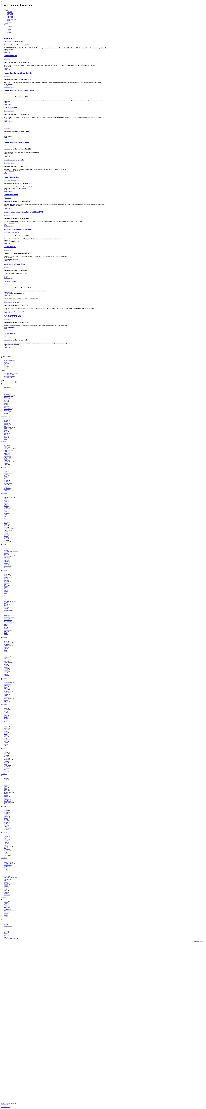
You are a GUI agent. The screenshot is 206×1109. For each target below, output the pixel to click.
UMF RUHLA (8, 865)
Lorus (5, 658)
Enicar (5, 504)
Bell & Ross (7, 429)
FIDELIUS (7, 541)
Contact (6, 367)
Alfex (5, 401)
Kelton (5, 647)
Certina (6, 451)
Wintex (5, 915)
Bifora (5, 436)
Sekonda (6, 816)
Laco (5, 672)
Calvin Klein (7, 450)
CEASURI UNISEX (9, 376)
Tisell (5, 842)
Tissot (5, 836)
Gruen (5, 564)
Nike (5, 711)
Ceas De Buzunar (8, 448)
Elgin (5, 507)
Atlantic (6, 394)
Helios (5, 593)
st (9, 240)
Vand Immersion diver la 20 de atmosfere (21, 299)
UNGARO (7, 866)
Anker (5, 400)
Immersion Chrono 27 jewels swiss (18, 73)
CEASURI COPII (8, 377)
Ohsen (5, 741)
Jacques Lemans (8, 620)
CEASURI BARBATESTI (11, 373)
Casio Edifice (7, 457)
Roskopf (6, 803)
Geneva (6, 553)
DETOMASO (7, 473)
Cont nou (6, 363)
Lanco (5, 665)
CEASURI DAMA (9, 374)
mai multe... (4, 416)
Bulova (6, 421)
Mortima (6, 694)
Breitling (6, 420)
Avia (5, 407)
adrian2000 (12, 327)
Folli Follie (6, 534)
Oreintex (6, 742)
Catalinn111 (12, 205)
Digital (5, 490)
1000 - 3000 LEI (11, 19)
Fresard (6, 540)
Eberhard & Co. (8, 508)
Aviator (6, 397)
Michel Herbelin (8, 698)
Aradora (6, 410)
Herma (5, 584)
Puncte (5, 365)
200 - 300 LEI (10, 14)
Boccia (5, 431)
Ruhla (5, 793)
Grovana (6, 561)
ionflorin (11, 223)
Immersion (6, 607)
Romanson (6, 799)
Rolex (5, 785)
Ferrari (5, 526)
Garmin (6, 557)
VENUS (6, 885)
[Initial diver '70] (9, 111)
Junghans (6, 615)
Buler (5, 439)
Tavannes (6, 849)
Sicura (5, 825)
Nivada (6, 712)
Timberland (7, 855)
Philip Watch (7, 759)
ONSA (5, 737)
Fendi (5, 533)
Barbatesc (9, 26)
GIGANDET (7, 566)
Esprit (5, 498)
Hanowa (6, 587)
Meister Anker (7, 691)
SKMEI (6, 823)
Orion (5, 744)
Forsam (6, 539)
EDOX (6, 500)
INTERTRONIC (8, 610)
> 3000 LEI (10, 20)
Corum (5, 464)
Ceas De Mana (7, 461)
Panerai (6, 767)
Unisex (9, 29)
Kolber (5, 651)
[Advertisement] (103, 351)
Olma (5, 734)
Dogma (6, 481)
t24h (10, 66)
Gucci (5, 550)
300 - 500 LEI (10, 16)
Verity (5, 893)
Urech (5, 869)
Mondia (6, 700)
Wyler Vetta (7, 906)
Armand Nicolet (8, 409)
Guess (5, 548)
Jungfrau (6, 634)
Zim (5, 937)
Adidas (5, 399)
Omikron (6, 738)
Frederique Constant (9, 528)
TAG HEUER (9, 38)
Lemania (6, 670)
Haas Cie (6, 583)
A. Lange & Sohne (9, 412)
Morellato (6, 701)
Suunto (5, 818)
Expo (5, 516)
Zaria (5, 933)
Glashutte (6, 554)
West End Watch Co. (9, 910)
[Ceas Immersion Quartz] (9, 163)
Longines (6, 657)
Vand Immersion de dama (14, 264)
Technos (6, 853)
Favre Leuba (7, 530)
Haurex (6, 588)
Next (5, 719)
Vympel (6, 892)
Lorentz (6, 675)
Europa (6, 511)
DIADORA (7, 489)
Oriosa (5, 739)
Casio (5, 446)
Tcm (5, 852)
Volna (5, 880)
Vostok (5, 876)
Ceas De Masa (7, 456)
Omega (6, 726)
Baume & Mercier (8, 427)
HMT (5, 578)
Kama (5, 648)
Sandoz (6, 829)
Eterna (5, 501)
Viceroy (6, 883)
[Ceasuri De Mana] (6, 356)
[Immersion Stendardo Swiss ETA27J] (7, 93)
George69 (11, 171)
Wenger (6, 904)
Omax (5, 732)
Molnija (6, 689)
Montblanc (6, 685)
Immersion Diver (11, 194)
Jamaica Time (7, 630)
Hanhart (6, 586)
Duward (6, 480)
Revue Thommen (8, 802)
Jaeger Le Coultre (8, 617)
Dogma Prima (7, 483)
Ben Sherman (7, 433)
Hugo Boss (7, 581)
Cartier (5, 453)
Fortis (5, 527)
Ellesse (5, 514)
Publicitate (6, 366)
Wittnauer (6, 907)
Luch (5, 659)
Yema (5, 924)
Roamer (6, 789)
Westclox (6, 912)
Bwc (5, 434)
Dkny (5, 477)
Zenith (5, 931)
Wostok (6, 902)
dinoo (10, 136)
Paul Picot (6, 768)
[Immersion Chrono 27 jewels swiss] (7, 76)
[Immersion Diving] (13, 180)
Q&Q (5, 778)
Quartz (5, 779)
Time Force (7, 851)
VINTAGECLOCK (14, 188)
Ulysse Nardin (7, 862)
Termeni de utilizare (4, 1104)
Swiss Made (7, 828)
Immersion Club (10, 56)
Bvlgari (6, 423)
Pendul (5, 758)
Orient (5, 728)
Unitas (5, 868)
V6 (4, 889)
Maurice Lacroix (8, 682)
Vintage (6, 882)
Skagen (6, 822)
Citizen (5, 447)
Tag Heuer (6, 838)
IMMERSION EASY (12, 316)
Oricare (9, 22)
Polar (5, 769)
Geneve (6, 560)
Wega (5, 916)
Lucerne (6, 668)
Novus (5, 721)
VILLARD (7, 895)
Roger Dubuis (7, 801)
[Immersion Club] (7, 59)
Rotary (5, 790)
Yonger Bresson (8, 926)
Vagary (5, 887)
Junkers (6, 624)
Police (5, 755)
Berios (5, 437)
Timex (5, 839)
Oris (5, 731)
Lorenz (5, 667)
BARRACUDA (10, 281)
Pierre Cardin (7, 765)
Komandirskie (7, 642)
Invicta (5, 600)
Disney (5, 487)
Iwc (5, 603)
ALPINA (6, 406)
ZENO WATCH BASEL (10, 938)
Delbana (6, 486)
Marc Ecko (6, 697)
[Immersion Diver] (7, 198)
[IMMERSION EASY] (9, 319)
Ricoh (5, 795)
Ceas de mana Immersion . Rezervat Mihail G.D (24, 212)
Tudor (5, 843)
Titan (5, 845)
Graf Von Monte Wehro (10, 551)
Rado (5, 788)
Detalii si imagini (8, 52)
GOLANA (6, 567)
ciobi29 (11, 153)
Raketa (5, 786)
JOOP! (5, 625)
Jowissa (6, 631)
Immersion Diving (11, 177)
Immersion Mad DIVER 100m (16, 142)
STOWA (6, 826)
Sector (5, 815)
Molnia (5, 692)
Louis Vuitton (7, 662)
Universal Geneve (8, 863)
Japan (5, 628)
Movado (6, 688)
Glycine (6, 563)
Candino (6, 459)
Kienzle (6, 641)
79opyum (11, 118)
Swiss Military (7, 820)
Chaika (5, 460)
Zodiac (5, 934)
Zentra (5, 935)
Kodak (5, 650)
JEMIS (5, 633)
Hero (5, 590)
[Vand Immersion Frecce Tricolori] (11, 232)
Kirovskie (6, 644)
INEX (5, 605)
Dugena (6, 478)
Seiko (5, 810)
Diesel (5, 476)
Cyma (5, 463)
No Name (6, 709)
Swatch (6, 812)
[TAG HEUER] (14, 41)
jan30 (10, 257)
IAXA (5, 608)
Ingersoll (6, 604)
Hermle (6, 591)
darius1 (11, 84)
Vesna (5, 886)
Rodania (6, 796)
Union (5, 870)
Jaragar (5, 618)
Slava (5, 813)
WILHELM (7, 909)
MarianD (11, 344)
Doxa (5, 471)
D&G (5, 474)
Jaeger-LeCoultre (8, 623)
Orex (5, 729)
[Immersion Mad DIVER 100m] (8, 146)
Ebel (5, 503)
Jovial (5, 627)
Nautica (6, 708)
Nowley (6, 717)
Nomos (6, 714)
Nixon (5, 715)
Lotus (5, 661)
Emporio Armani (8, 497)
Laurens (6, 671)
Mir (5, 695)
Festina (5, 524)
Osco (5, 735)
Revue (5, 798)
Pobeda (6, 754)
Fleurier (6, 536)
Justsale (11, 49)
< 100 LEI (9, 12)
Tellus (5, 840)
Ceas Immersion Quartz (14, 160)
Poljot (5, 752)
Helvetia (6, 577)
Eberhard (6, 506)
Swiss (5, 819)
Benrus (5, 430)
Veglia (5, 890)
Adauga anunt (9, 360)
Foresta (6, 537)
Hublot (5, 574)
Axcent (6, 404)
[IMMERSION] (8, 250)
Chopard (6, 454)
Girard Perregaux (8, 556)
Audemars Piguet (8, 396)
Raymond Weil (8, 792)
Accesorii (6, 387)
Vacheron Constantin (9, 877)
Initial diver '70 (10, 108)
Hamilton (6, 575)
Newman (6, 718)
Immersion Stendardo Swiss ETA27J (19, 90)
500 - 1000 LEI (11, 17)
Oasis (5, 745)
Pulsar (5, 761)
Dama (8, 28)
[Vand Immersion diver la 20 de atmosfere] (11, 302)
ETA (5, 510)
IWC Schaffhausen (9, 601)
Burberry (6, 424)
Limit (5, 674)
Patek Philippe (7, 756)
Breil (5, 426)
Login (5, 362)
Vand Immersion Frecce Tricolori (18, 229)
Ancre (5, 413)
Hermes (6, 580)
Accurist (6, 403)
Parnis (5, 762)
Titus (5, 848)
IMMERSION (10, 247)
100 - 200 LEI (10, 13)
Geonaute (6, 558)
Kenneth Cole (7, 645)
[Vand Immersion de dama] (7, 267)
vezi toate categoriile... (199, 941)
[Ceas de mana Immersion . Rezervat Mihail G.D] (7, 215)
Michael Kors (7, 684)
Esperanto (6, 513)
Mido (5, 687)
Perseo (5, 771)
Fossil (5, 523)
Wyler (5, 913)
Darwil (5, 484)
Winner (6, 903)
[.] (7, 128)
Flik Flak (6, 531)
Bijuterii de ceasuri (5, 1107)
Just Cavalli (7, 621)
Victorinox (6, 879)
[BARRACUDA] (7, 284)
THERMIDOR (8, 846)
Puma (5, 764)
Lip (5, 664)
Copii (8, 30)
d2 (9, 101)
